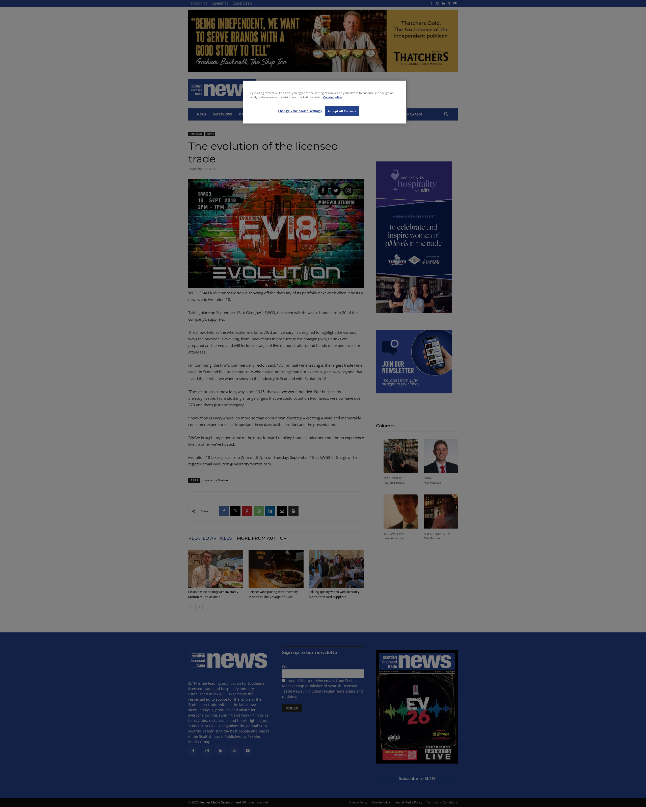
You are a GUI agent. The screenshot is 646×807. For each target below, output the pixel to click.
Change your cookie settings (300, 111)
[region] (325, 102)
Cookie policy (332, 97)
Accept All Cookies (342, 111)
